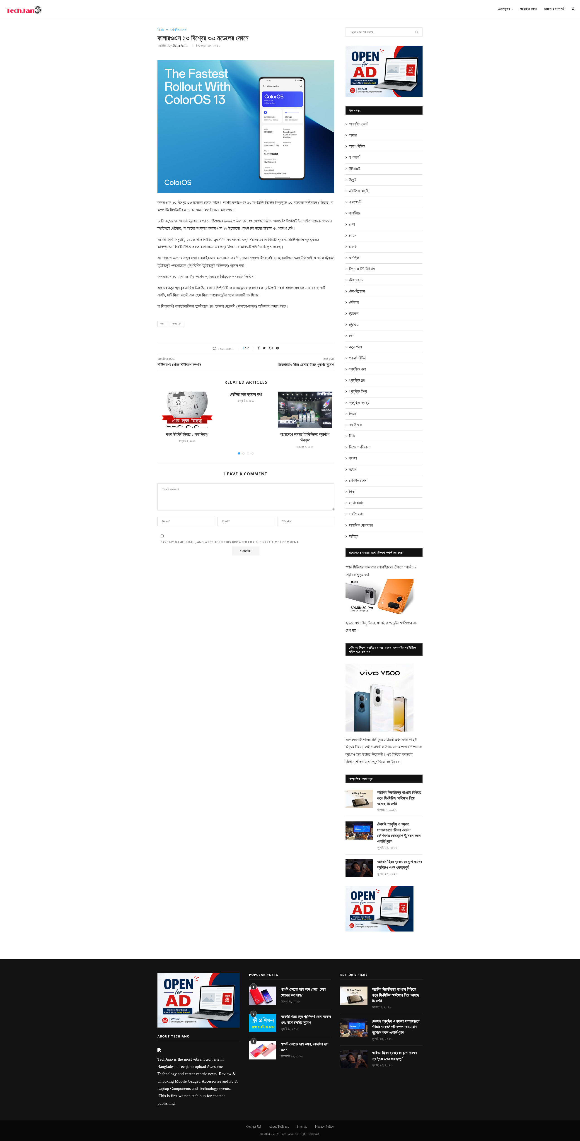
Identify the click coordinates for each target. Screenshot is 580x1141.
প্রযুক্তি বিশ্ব (358, 391)
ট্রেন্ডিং (353, 324)
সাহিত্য (353, 536)
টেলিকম (354, 302)
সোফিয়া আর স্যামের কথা (246, 394)
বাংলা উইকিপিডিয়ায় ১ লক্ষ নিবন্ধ (187, 434)
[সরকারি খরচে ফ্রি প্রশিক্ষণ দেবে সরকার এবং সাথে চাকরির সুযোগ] (262, 1023)
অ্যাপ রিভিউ (357, 146)
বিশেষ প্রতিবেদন (359, 447)
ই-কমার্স (354, 157)
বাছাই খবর (355, 425)
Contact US (253, 1126)
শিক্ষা (352, 491)
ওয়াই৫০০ (393, 761)
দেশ (351, 335)
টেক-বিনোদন (357, 291)
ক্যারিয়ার (354, 213)
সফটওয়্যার (356, 514)
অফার (353, 135)
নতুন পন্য (355, 347)
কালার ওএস (176, 324)
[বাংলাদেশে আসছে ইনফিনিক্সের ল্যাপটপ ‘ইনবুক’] (305, 410)
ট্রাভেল (353, 313)
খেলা (352, 224)
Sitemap (302, 1126)
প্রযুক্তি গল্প (357, 380)
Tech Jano (286, 1134)
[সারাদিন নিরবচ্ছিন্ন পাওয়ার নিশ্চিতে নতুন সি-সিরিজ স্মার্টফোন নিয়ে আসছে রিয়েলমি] (359, 799)
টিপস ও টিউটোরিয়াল (362, 269)
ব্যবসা (353, 458)
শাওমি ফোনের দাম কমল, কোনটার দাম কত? (304, 1047)
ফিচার (160, 29)
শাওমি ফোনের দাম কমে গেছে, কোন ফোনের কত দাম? (303, 992)
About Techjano (279, 1126)
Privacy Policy (324, 1126)
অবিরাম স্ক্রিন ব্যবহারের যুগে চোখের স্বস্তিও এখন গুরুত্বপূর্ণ (399, 864)
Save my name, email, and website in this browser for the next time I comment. (230, 542)
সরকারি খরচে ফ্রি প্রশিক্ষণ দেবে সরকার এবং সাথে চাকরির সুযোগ (306, 1019)
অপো (162, 324)
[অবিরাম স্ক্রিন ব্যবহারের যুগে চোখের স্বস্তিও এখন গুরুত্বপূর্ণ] (359, 868)
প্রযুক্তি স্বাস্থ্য (359, 402)
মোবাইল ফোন (528, 9)
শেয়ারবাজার (356, 503)
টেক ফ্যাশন (356, 280)
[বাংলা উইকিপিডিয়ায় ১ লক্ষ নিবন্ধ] (187, 410)
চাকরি (352, 246)
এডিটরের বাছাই (358, 191)
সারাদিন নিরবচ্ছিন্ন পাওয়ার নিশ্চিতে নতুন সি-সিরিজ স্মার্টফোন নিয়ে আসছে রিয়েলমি (399, 798)
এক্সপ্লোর (504, 9)
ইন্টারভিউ (354, 168)
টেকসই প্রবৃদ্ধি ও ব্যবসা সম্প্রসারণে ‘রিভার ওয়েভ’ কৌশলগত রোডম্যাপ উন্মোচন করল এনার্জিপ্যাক (398, 833)
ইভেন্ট (352, 180)
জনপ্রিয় (354, 257)
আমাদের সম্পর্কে (554, 9)
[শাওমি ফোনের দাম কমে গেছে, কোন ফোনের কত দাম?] (262, 996)
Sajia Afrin (180, 45)
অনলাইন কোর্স (358, 124)
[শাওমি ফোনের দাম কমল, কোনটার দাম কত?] (262, 1050)
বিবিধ (352, 436)
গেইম (352, 235)
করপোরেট (355, 202)
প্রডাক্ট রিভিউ (357, 358)
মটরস (352, 469)
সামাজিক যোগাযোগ (361, 525)
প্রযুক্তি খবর (357, 369)
